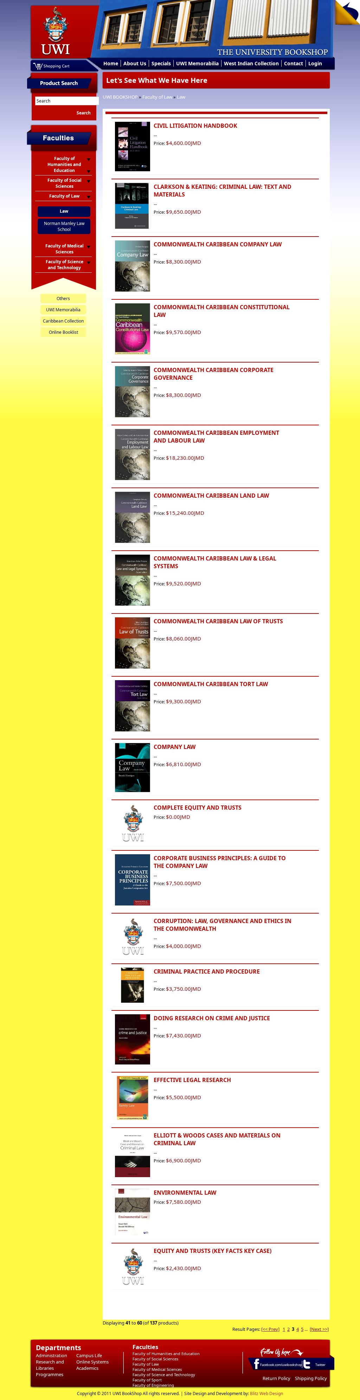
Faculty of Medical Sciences (157, 1369)
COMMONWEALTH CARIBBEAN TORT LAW (211, 684)
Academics (87, 1368)
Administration (51, 1355)
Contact (293, 63)
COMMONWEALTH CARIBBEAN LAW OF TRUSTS (218, 621)
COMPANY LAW (174, 747)
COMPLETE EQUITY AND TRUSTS (198, 807)
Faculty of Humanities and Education (166, 1353)
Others (63, 298)
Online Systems (92, 1362)
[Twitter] (306, 1368)
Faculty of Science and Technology (164, 1374)
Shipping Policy (311, 1378)
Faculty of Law (157, 97)
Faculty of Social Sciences (155, 1358)
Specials (161, 63)
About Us (134, 63)
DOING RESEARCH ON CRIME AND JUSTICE (212, 1018)
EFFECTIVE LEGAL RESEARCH (192, 1080)
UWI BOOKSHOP (120, 97)
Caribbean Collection (63, 321)
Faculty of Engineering (153, 1385)
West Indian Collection (251, 63)
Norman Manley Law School (64, 226)
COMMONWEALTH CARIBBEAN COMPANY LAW (218, 244)
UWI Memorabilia (197, 63)
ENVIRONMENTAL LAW (185, 1192)
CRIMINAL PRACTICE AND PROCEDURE (207, 971)
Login (315, 63)
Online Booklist (63, 332)
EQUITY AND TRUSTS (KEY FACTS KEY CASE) (212, 1251)
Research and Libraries (50, 1365)
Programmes (49, 1374)
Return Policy (276, 1378)
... (306, 1329)
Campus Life (89, 1355)
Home (110, 63)
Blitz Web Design (266, 1393)
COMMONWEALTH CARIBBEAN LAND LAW (211, 495)
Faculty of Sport (147, 1379)
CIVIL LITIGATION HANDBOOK (195, 126)
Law (181, 97)
